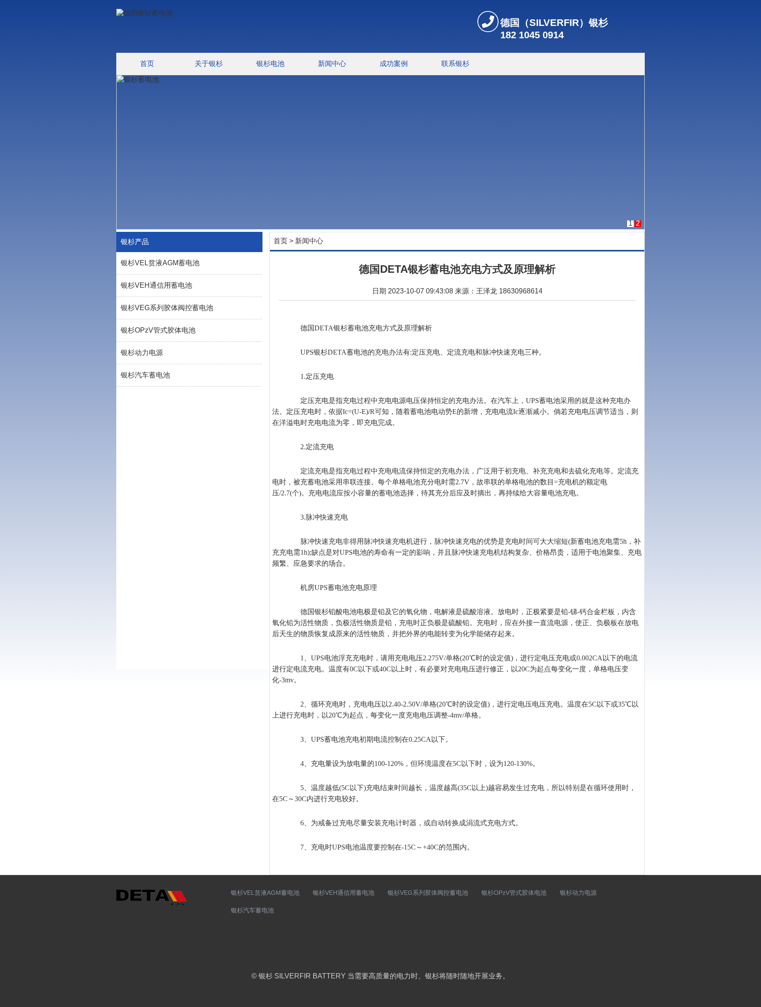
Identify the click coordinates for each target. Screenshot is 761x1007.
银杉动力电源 (142, 352)
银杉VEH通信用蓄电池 (156, 285)
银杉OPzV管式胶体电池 (158, 330)
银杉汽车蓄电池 (145, 375)
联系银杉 (455, 63)
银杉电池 (270, 63)
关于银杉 (209, 63)
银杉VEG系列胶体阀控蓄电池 (167, 307)
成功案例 (394, 63)
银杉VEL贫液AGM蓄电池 (160, 263)
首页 (147, 63)
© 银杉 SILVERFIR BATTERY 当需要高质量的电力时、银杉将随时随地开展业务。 (380, 976)
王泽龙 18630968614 (509, 291)
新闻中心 (332, 63)
